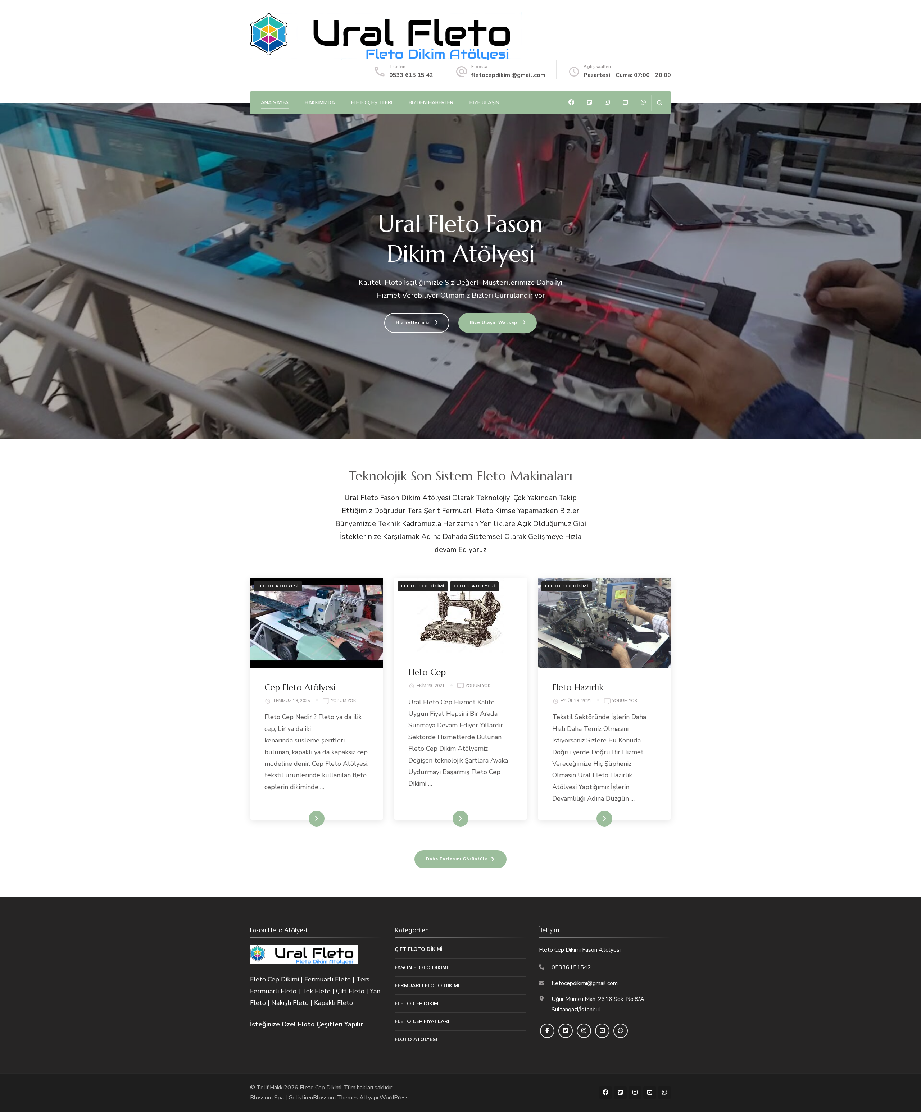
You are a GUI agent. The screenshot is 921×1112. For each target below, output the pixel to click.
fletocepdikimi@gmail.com (508, 75)
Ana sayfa (275, 102)
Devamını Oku (303, 819)
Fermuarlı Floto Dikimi (427, 985)
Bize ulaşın (484, 102)
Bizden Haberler (431, 102)
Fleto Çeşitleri (372, 102)
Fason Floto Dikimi (421, 967)
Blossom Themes (335, 1098)
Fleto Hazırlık (577, 687)
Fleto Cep (427, 672)
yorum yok (343, 701)
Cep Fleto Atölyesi (299, 687)
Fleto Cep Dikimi (422, 586)
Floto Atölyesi (278, 586)
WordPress (394, 1098)
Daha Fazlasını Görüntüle (457, 859)
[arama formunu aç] (659, 103)
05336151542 (571, 967)
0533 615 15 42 (411, 75)
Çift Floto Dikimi (419, 949)
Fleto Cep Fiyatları (422, 1021)
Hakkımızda (320, 102)
